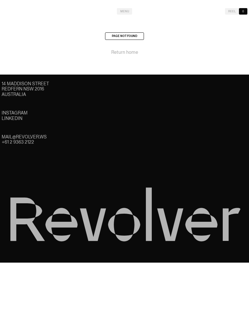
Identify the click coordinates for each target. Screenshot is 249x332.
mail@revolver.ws (24, 137)
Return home (124, 52)
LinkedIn (12, 118)
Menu (124, 11)
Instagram (15, 113)
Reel (232, 11)
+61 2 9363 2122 (18, 142)
